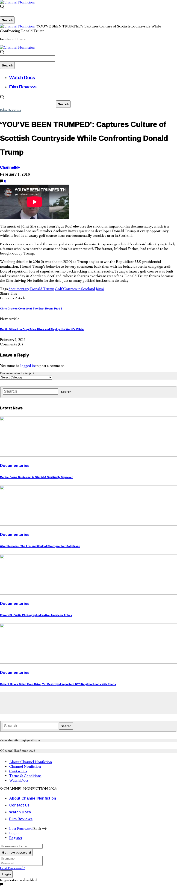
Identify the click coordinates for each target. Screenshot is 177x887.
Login (13, 833)
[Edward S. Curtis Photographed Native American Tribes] (88, 593)
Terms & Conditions (25, 775)
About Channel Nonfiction (30, 762)
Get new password (16, 852)
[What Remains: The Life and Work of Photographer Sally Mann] (88, 524)
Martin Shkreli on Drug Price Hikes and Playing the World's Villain (42, 329)
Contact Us (18, 771)
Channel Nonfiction (25, 766)
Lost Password (21, 828)
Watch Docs (22, 77)
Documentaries (15, 465)
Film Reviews (22, 86)
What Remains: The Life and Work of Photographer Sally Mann (40, 546)
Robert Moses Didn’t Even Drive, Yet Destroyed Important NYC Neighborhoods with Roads (58, 684)
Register (15, 838)
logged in (27, 365)
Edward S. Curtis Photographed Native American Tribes (36, 615)
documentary (19, 289)
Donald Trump (42, 289)
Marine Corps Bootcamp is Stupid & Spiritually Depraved (36, 477)
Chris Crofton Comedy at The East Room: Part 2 (31, 308)
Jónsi (100, 289)
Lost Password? (12, 868)
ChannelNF (10, 167)
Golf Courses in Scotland (75, 289)
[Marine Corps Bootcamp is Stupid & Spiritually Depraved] (88, 455)
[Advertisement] (84, 702)
